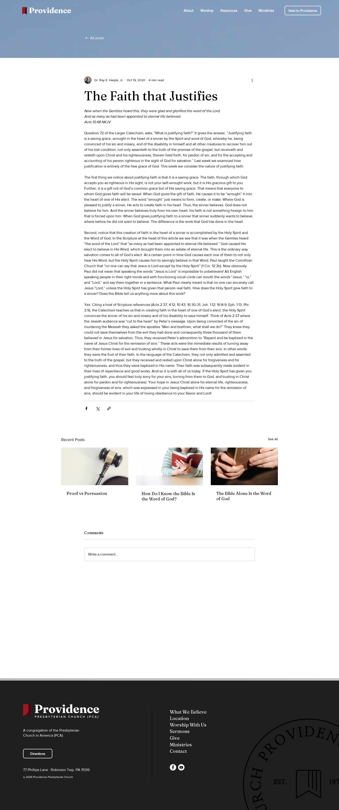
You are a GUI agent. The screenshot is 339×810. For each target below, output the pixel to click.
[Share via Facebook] (86, 408)
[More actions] (252, 80)
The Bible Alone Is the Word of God (243, 496)
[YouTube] (181, 767)
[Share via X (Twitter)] (97, 408)
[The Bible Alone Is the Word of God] (244, 466)
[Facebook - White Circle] (173, 767)
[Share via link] (109, 408)
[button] (188, 10)
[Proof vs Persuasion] (94, 466)
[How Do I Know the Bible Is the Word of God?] (169, 466)
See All (273, 439)
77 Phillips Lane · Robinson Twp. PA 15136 (56, 770)
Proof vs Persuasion (87, 493)
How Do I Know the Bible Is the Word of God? (168, 496)
